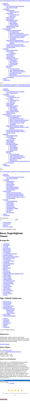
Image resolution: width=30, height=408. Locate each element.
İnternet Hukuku (10, 17)
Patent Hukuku (13, 64)
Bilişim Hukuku (10, 10)
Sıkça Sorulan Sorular (11, 7)
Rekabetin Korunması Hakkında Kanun (20, 75)
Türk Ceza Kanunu (14, 68)
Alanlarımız (6, 9)
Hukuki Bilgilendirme (11, 50)
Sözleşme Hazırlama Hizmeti (13, 30)
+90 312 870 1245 (7, 350)
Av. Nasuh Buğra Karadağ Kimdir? (15, 6)
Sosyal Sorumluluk (8, 282)
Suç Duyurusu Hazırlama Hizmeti (15, 44)
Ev (0, 229)
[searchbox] (7, 219)
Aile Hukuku (9, 66)
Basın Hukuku (10, 19)
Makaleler (5, 49)
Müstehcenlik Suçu (14, 12)
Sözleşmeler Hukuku (8, 283)
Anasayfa (5, 3)
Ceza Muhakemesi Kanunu (16, 70)
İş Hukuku (6, 266)
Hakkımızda (6, 4)
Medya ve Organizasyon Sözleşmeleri (19, 34)
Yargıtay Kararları (7, 293)
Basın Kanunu (13, 74)
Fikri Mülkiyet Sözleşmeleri (17, 33)
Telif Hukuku (13, 21)
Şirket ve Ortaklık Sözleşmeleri (17, 36)
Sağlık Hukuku (7, 275)
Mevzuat (8, 67)
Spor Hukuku (6, 285)
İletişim (5, 78)
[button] (1, 83)
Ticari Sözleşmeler (14, 31)
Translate (12, 383)
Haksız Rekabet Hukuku (12, 26)
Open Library (6, 270)
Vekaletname (6, 80)
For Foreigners (10, 77)
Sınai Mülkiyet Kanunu (15, 73)
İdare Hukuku (6, 265)
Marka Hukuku (13, 23)
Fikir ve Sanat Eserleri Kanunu (17, 71)
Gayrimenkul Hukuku (8, 260)
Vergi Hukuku (10, 56)
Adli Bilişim (13, 53)
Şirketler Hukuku (10, 27)
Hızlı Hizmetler (7, 29)
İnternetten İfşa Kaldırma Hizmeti (14, 40)
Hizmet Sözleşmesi (5, 344)
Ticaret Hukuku (7, 289)
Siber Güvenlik (7, 276)
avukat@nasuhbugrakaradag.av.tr (12, 351)
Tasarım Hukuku (14, 24)
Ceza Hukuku (9, 13)
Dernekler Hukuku (8, 255)
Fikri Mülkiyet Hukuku (12, 20)
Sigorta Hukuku (7, 278)
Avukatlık (5, 246)
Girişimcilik (6, 262)
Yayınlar (5, 295)
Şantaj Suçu (13, 16)
